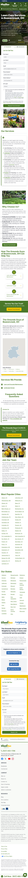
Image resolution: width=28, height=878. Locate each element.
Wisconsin (22, 611)
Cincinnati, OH (5, 519)
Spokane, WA (18, 547)
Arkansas (4, 580)
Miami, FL (17, 506)
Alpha (5, 369)
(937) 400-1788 (9, 751)
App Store (14, 665)
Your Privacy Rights (7, 856)
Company (4, 772)
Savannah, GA (18, 544)
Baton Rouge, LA (6, 508)
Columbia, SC (5, 525)
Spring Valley (11, 371)
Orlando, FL (18, 522)
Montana (13, 589)
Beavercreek (11, 369)
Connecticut (5, 589)
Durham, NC (5, 533)
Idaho (3, 597)
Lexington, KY (5, 563)
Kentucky (4, 610)
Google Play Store (14, 669)
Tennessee (22, 592)
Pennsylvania (23, 580)
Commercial (21, 46)
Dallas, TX (4, 530)
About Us (3, 779)
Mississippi (13, 583)
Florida (3, 591)
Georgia (4, 594)
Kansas (3, 608)
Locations (6, 739)
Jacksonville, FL (6, 555)
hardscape (11, 164)
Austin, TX (4, 506)
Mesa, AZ (17, 503)
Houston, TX (5, 552)
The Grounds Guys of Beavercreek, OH (17, 739)
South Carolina (22, 584)
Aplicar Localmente (6, 790)
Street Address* (7, 77)
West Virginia (23, 608)
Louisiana (4, 613)
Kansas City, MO (6, 558)
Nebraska (13, 591)
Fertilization (7, 177)
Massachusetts (14, 575)
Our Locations (4, 799)
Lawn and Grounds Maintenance (11, 276)
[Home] (1, 739)
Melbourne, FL (18, 500)
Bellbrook (18, 369)
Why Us (3, 776)
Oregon (21, 578)
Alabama (4, 575)
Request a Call (14, 732)
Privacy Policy (21, 97)
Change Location (23, 8)
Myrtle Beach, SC (19, 511)
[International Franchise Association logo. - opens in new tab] (3, 809)
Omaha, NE (18, 519)
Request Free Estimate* (14, 105)
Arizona (4, 578)
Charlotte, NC (5, 514)
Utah (21, 597)
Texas (21, 595)
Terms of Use (4, 846)
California (4, 583)
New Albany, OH (19, 517)
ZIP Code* (5, 83)
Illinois (3, 599)
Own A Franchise (5, 784)
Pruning (6, 172)
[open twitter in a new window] (6, 759)
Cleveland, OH (5, 522)
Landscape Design (11, 285)
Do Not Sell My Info (5, 853)
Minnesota (13, 580)
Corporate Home (5, 805)
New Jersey (14, 601)
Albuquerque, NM (6, 500)
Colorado (4, 586)
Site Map (3, 802)
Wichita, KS (18, 561)
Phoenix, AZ (18, 525)
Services (3, 762)
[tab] (7, 47)
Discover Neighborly (14, 653)
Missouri (13, 586)
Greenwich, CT (5, 550)
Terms (15, 97)
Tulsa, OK (17, 555)
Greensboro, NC (6, 547)
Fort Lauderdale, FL (7, 536)
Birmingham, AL (6, 511)
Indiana (3, 602)
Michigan (13, 578)
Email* (4, 66)
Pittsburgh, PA (18, 528)
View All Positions (8, 485)
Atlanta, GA (4, 503)
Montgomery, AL (19, 508)
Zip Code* (4, 709)
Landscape (7, 153)
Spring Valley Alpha (19, 371)
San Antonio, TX (19, 539)
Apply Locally (4, 787)
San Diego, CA (19, 541)
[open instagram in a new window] (13, 759)
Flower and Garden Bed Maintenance (13, 295)
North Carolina (13, 610)
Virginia (21, 603)
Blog (2, 797)
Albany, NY (4, 497)
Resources (4, 793)
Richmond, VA (18, 533)
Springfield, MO (19, 550)
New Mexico (14, 604)
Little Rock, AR (19, 497)
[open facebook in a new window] (2, 759)
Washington (23, 606)
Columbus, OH (5, 528)
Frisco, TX (4, 544)
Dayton (5, 371)
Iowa (3, 605)
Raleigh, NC (18, 530)
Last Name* (6, 60)
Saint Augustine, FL (20, 536)
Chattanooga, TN (6, 517)
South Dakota (21, 588)
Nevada (13, 594)
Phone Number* (6, 72)
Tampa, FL (17, 552)
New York (13, 607)
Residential (8, 46)
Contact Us (4, 781)
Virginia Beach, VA (19, 558)
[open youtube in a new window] (9, 759)
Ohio (12, 614)
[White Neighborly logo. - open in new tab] (4, 1)
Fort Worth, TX (5, 539)
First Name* (6, 54)
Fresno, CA (4, 541)
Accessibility (4, 851)
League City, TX (6, 561)
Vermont (22, 600)
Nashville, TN (18, 514)
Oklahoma (22, 575)
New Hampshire (13, 597)
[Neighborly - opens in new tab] (7, 809)
